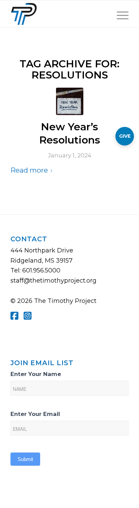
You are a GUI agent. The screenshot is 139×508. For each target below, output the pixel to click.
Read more (29, 170)
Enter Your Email (35, 414)
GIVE (125, 136)
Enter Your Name (35, 374)
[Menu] (119, 13)
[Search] (103, 13)
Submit (25, 459)
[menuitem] (103, 13)
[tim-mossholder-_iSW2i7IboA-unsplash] (69, 101)
